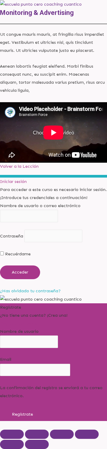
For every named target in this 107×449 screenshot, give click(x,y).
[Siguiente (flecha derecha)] (37, 444)
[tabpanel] (53, 93)
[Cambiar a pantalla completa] (37, 434)
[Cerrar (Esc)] (87, 434)
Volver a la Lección (19, 166)
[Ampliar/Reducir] (12, 434)
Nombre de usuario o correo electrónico (40, 205)
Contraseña (11, 236)
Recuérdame (17, 254)
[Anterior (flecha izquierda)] (12, 444)
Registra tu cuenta (18, 323)
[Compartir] (62, 434)
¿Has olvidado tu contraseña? (30, 290)
